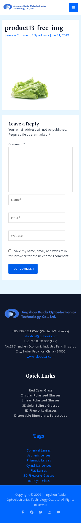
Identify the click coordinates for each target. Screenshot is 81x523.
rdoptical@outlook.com (40, 336)
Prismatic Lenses (39, 460)
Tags (38, 436)
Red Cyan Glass (40, 390)
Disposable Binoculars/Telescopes (40, 415)
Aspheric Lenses (38, 455)
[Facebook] (31, 512)
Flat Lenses (39, 470)
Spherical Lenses (39, 450)
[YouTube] (58, 512)
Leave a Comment (18, 35)
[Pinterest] (23, 512)
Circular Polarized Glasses (40, 395)
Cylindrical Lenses (38, 465)
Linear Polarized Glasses (40, 400)
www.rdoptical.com (40, 356)
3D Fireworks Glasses (40, 410)
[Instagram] (49, 512)
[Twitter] (40, 512)
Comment (16, 144)
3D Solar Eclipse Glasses (40, 405)
